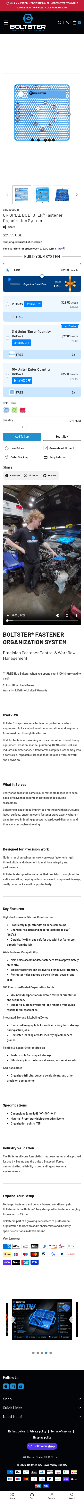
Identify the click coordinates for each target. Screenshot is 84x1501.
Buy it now (62, 436)
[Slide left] (7, 194)
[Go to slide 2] (38, 1353)
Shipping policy (42, 1437)
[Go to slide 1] (33, 1353)
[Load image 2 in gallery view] (42, 194)
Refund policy (16, 1431)
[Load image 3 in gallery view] (62, 194)
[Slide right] (76, 194)
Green (14, 410)
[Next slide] (72, 1319)
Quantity (8, 420)
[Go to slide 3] (42, 1353)
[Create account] (67, 22)
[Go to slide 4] (46, 1353)
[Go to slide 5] (50, 1353)
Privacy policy (38, 1431)
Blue (6, 410)
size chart (75, 421)
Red (22, 410)
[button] (6, 22)
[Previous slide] (11, 1319)
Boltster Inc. (34, 1465)
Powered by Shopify (55, 1465)
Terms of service (61, 1431)
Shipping (8, 242)
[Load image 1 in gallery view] (22, 194)
